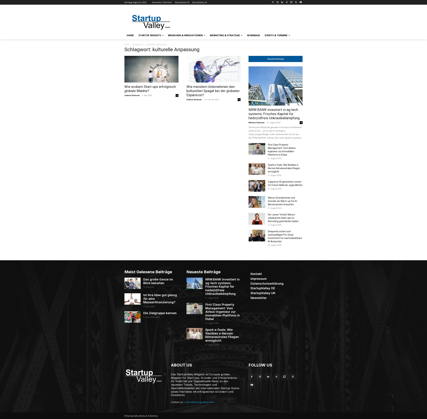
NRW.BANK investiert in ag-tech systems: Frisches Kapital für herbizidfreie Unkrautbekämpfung (274, 114)
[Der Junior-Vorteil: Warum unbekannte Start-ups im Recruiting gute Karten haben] (257, 219)
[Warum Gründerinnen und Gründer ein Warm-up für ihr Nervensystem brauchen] (257, 202)
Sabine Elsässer (132, 95)
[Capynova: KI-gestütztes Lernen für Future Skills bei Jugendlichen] (257, 186)
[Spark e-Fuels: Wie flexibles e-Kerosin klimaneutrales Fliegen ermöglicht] (257, 169)
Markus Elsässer (257, 122)
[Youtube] (301, 2)
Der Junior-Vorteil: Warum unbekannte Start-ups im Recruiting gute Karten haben (283, 218)
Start (126, 44)
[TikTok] (287, 2)
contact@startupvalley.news (199, 402)
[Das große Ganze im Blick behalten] (132, 283)
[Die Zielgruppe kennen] (132, 317)
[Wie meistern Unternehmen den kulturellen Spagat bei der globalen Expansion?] (213, 69)
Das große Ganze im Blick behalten (158, 281)
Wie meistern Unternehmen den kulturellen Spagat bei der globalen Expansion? (213, 91)
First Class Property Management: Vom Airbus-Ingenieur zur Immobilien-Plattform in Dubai (222, 312)
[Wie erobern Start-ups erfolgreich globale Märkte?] (151, 69)
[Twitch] (291, 2)
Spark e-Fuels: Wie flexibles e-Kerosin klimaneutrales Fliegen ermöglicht (284, 168)
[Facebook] (273, 2)
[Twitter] (296, 2)
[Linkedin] (282, 2)
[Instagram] (277, 2)
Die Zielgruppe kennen (160, 313)
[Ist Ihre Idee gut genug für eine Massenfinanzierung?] (132, 299)
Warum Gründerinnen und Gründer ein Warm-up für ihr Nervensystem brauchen (282, 201)
